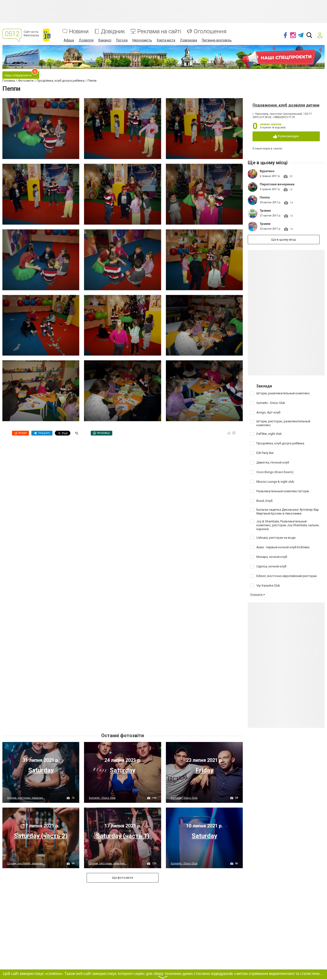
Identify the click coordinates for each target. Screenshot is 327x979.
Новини (79, 31)
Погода (122, 40)
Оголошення (210, 31)
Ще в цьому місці (283, 239)
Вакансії (104, 40)
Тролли (265, 224)
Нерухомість (142, 40)
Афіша (69, 40)
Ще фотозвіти (122, 877)
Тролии (265, 210)
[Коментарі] (234, 433)
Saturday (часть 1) (122, 835)
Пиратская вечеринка (277, 184)
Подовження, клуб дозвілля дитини (286, 105)
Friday (204, 770)
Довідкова (188, 40)
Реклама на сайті (159, 31)
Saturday (41, 770)
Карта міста (166, 40)
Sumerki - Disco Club (102, 797)
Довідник (113, 31)
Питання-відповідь (217, 40)
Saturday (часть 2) (41, 835)
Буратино (267, 171)
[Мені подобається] (229, 433)
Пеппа (265, 197)
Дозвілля (86, 40)
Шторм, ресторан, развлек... (26, 797)
